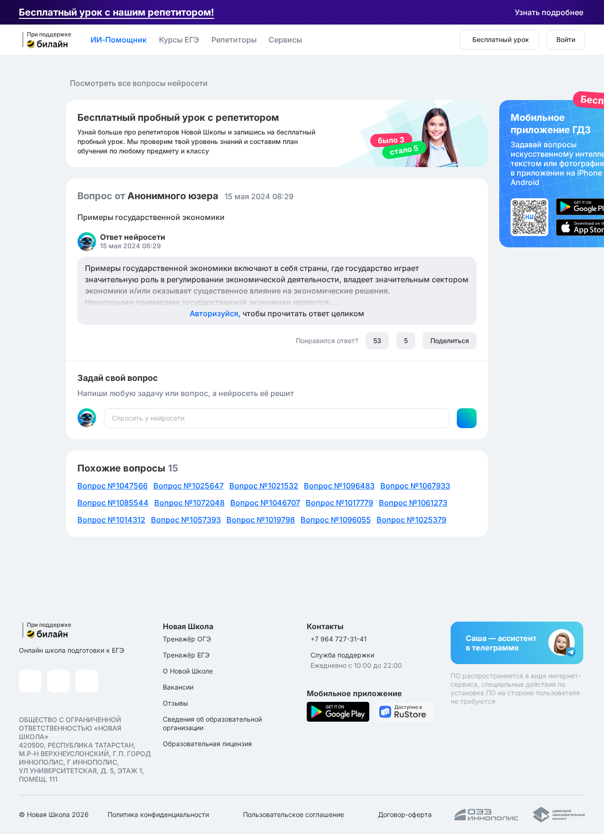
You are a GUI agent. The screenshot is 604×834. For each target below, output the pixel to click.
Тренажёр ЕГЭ (186, 655)
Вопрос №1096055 (336, 519)
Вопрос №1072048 (189, 502)
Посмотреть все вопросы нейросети (139, 83)
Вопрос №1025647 (188, 485)
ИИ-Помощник (119, 39)
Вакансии (178, 687)
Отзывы (175, 703)
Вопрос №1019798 (260, 519)
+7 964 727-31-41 (338, 639)
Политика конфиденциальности (158, 814)
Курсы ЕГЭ (179, 39)
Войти (565, 39)
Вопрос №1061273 (413, 502)
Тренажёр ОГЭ (187, 639)
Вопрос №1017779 (339, 502)
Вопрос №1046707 (265, 502)
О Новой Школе (188, 671)
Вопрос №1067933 (415, 485)
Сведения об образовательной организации (212, 723)
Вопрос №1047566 (112, 485)
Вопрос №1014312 (111, 519)
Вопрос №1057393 (186, 519)
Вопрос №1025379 (411, 519)
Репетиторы (234, 39)
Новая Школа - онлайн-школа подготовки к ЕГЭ (44, 40)
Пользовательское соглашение (293, 814)
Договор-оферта (405, 814)
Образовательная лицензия (207, 744)
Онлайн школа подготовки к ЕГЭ (71, 650)
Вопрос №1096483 (339, 485)
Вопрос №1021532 (263, 485)
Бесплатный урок (500, 39)
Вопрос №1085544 (113, 502)
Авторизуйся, (277, 313)
